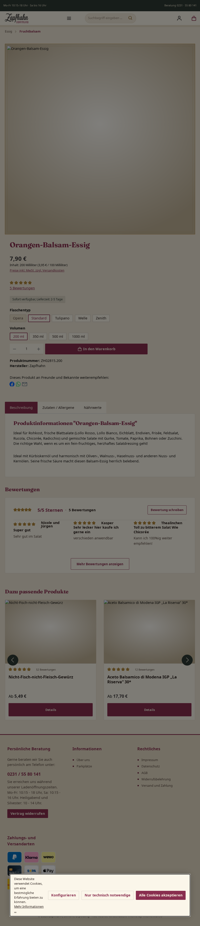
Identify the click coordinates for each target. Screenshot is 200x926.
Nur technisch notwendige (107, 895)
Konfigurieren (63, 895)
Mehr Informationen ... (29, 908)
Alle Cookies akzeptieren (160, 895)
